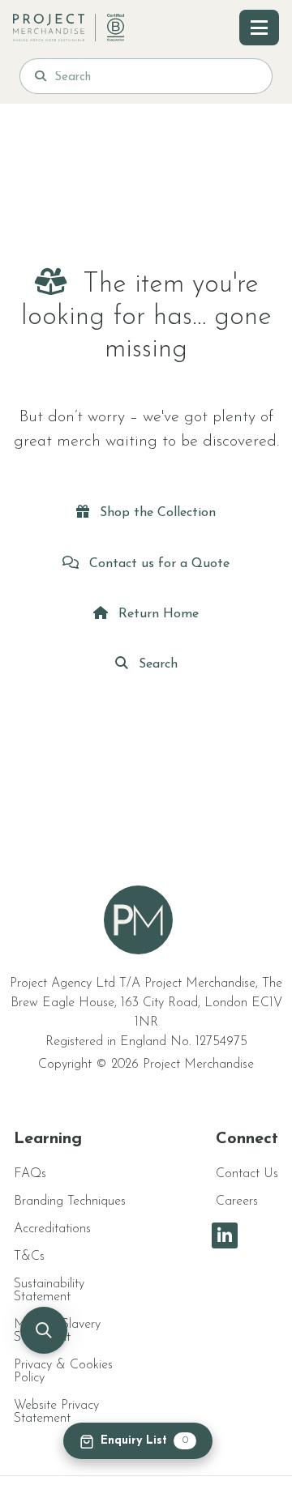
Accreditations (52, 1229)
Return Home (156, 614)
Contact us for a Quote (157, 563)
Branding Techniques (70, 1201)
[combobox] (155, 76)
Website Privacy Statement (56, 1412)
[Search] (40, 76)
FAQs (30, 1173)
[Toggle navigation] (259, 27)
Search (156, 664)
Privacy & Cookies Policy (63, 1372)
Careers (237, 1201)
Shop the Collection (156, 512)
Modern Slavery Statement (57, 1331)
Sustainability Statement (49, 1291)
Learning (48, 1139)
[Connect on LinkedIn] (225, 1235)
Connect (247, 1139)
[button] (43, 1330)
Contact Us (247, 1173)
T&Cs (29, 1256)
